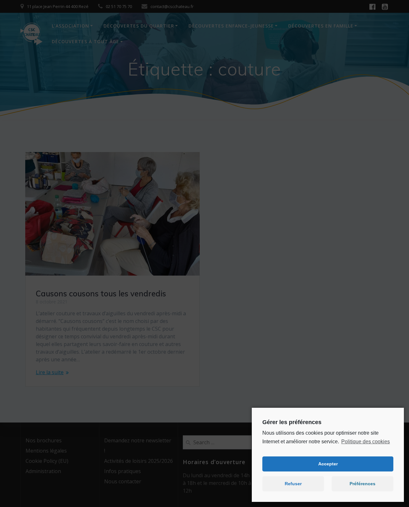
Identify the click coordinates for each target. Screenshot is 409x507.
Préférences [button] (362, 483)
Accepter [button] (328, 463)
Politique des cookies (365, 441)
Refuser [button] (293, 483)
